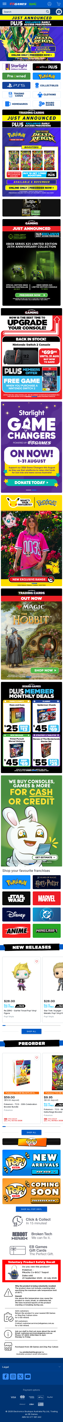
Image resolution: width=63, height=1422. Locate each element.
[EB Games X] (20, 1377)
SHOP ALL (31, 1031)
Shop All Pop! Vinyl (31, 1209)
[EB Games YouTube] (28, 1377)
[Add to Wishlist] (36, 961)
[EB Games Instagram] (13, 1377)
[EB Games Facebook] (6, 1377)
